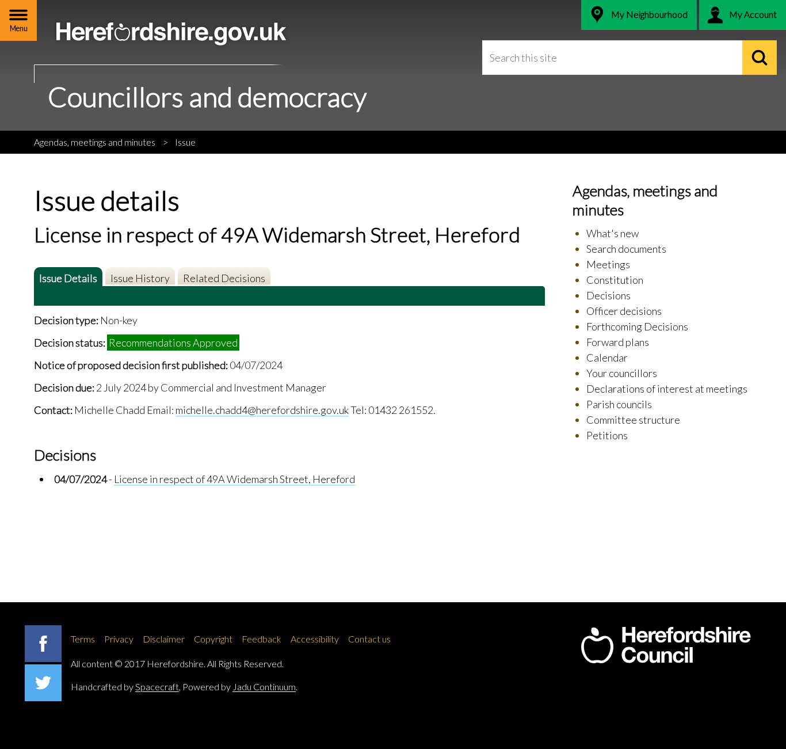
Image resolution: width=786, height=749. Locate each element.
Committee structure (633, 419)
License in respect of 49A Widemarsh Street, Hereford (234, 479)
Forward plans (617, 342)
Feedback (261, 638)
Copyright (213, 638)
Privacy (118, 638)
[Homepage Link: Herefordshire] (665, 645)
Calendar (607, 357)
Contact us (369, 638)
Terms (83, 638)
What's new (612, 233)
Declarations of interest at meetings (666, 388)
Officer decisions (624, 311)
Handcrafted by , (126, 686)
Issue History (140, 278)
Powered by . (239, 686)
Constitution (614, 279)
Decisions (608, 295)
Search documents (626, 248)
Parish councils (619, 404)
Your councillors (621, 373)
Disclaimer (164, 638)
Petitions (607, 435)
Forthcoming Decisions (637, 326)
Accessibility (315, 638)
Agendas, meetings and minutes (94, 141)
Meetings (608, 264)
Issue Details (68, 278)
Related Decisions (224, 278)
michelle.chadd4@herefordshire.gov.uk (262, 410)
